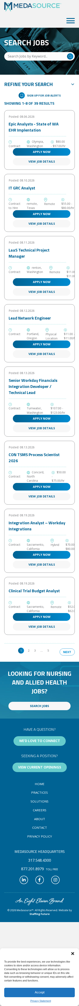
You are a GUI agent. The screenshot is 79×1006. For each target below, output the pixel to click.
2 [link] (28, 650)
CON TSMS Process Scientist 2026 (34, 457)
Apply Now (42, 152)
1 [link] (21, 650)
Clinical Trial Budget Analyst (34, 590)
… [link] (41, 650)
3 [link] (35, 650)
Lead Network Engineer (30, 318)
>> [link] (55, 650)
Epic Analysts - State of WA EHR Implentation (34, 127)
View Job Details (41, 161)
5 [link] (48, 650)
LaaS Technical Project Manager (29, 253)
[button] (73, 953)
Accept (39, 992)
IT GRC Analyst (22, 188)
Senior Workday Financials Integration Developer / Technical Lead (33, 386)
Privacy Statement (40, 1000)
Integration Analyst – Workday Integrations (37, 525)
